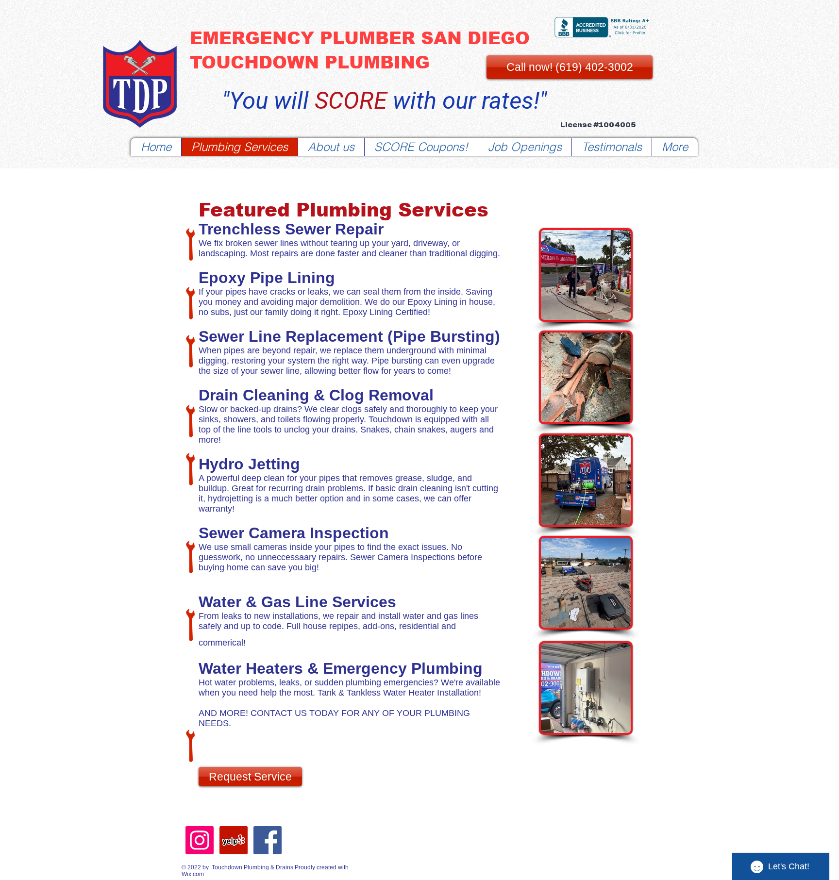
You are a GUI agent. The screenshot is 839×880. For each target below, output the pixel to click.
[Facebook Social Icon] (267, 840)
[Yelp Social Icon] (233, 840)
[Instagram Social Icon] (199, 840)
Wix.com (193, 874)
